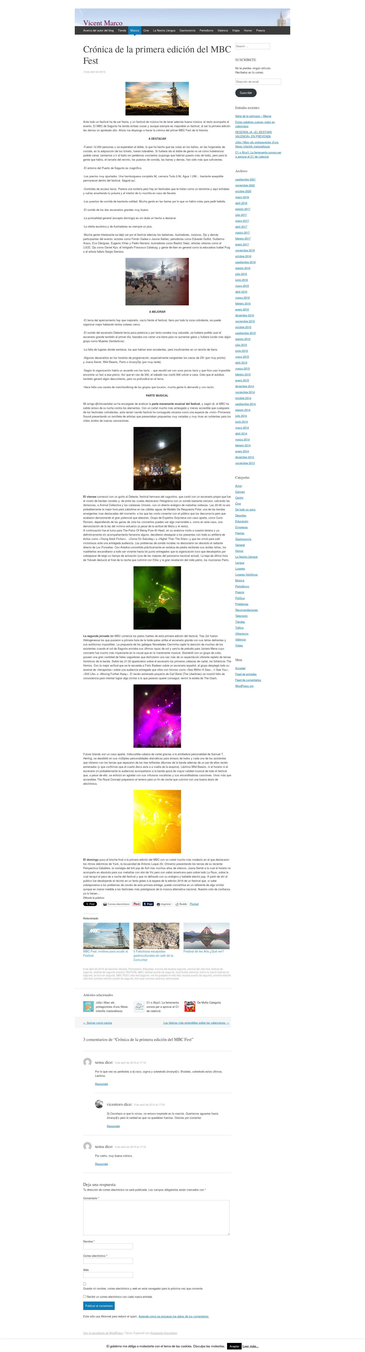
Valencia (223, 30)
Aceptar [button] (234, 1346)
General (113, 969)
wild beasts (172, 978)
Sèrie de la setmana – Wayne (253, 116)
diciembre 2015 (244, 315)
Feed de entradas (246, 674)
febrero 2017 (243, 238)
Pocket (194, 904)
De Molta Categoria (209, 1002)
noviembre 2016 (245, 250)
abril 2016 (241, 292)
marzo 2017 (242, 232)
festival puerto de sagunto (159, 972)
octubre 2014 (243, 398)
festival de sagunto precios (109, 972)
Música (134, 30)
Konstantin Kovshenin (163, 1333)
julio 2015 (241, 345)
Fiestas (239, 533)
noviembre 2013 (245, 463)
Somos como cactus (97, 1023)
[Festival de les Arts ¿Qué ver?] (207, 936)
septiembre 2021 (245, 179)
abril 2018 (241, 203)
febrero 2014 (243, 445)
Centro (239, 498)
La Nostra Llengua (164, 30)
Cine (146, 30)
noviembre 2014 (245, 392)
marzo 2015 (242, 368)
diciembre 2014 (244, 386)
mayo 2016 (242, 286)
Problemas (241, 604)
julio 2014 (241, 416)
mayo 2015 (242, 357)
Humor (248, 30)
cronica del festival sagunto (170, 969)
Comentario (91, 1198)
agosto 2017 (242, 209)
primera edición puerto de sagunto (113, 978)
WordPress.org (244, 686)
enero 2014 (242, 451)
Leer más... (250, 1346)
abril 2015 (241, 362)
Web (86, 1270)
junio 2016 (241, 280)
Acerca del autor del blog (98, 30)
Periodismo (206, 30)
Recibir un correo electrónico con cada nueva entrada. (120, 1297)
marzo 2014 (242, 439)
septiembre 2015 (245, 333)
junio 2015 (241, 351)
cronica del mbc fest (198, 969)
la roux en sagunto (104, 975)
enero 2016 (242, 309)
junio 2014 (241, 422)
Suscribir (246, 93)
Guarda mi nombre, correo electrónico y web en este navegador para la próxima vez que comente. (143, 1288)
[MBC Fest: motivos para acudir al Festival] (106, 936)
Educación (241, 521)
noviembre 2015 (245, 321)
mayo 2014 (242, 427)
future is (204, 972)
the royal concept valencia (150, 978)
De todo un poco (245, 509)
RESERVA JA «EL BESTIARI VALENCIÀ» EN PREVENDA (253, 134)
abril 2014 (241, 433)
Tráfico (239, 628)
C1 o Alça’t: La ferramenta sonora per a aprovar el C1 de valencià (163, 1006)
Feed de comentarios (248, 680)
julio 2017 (241, 215)
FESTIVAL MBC (135, 972)
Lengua (239, 563)
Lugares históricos (246, 574)
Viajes (236, 30)
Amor (238, 486)
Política (240, 598)
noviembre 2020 (245, 185)
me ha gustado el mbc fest (166, 975)
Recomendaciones (246, 610)
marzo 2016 (242, 297)
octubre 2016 (243, 256)
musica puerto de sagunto (197, 975)
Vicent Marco (103, 22)
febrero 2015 (243, 374)
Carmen (240, 492)
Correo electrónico (95, 1256)
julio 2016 (241, 274)
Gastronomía (187, 30)
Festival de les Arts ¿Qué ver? (204, 951)
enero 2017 (242, 244)
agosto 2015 (242, 339)
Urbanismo (241, 633)
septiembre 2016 (245, 262)
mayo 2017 (242, 221)
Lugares (240, 568)
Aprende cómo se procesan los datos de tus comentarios (173, 1316)
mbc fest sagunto (140, 975)
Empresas (241, 527)
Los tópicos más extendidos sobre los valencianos (196, 1023)
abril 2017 (241, 227)
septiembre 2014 (245, 404)
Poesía (260, 30)
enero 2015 (242, 380)
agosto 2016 (242, 268)
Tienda (122, 30)
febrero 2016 (243, 303)
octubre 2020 (243, 191)
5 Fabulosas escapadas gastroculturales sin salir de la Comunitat (153, 955)
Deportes (240, 515)
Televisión (241, 616)
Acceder (240, 668)
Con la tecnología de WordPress (103, 1333)
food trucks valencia (187, 972)
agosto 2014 (242, 410)
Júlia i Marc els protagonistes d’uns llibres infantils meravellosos (112, 1006)
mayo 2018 (242, 197)
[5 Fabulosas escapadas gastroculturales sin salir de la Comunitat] (156, 936)
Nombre (89, 1241)
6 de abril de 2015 (94, 71)
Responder (101, 1084)
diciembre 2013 (244, 457)
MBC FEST (122, 975)
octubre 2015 (243, 327)
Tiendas (240, 622)
